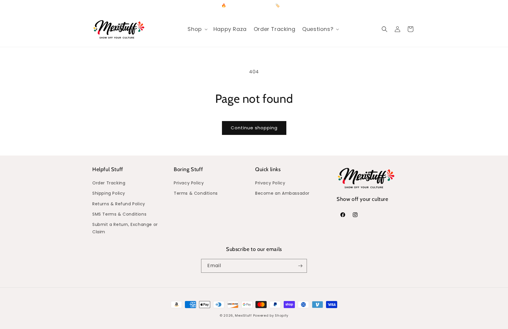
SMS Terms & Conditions (119, 214)
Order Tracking (108, 183)
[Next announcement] (316, 5)
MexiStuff (243, 315)
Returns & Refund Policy (118, 204)
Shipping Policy (108, 193)
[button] (197, 29)
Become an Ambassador (282, 193)
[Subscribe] (300, 266)
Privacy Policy (189, 183)
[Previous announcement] (191, 5)
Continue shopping (254, 128)
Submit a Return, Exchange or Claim (125, 228)
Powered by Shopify (271, 315)
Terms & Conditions (196, 193)
